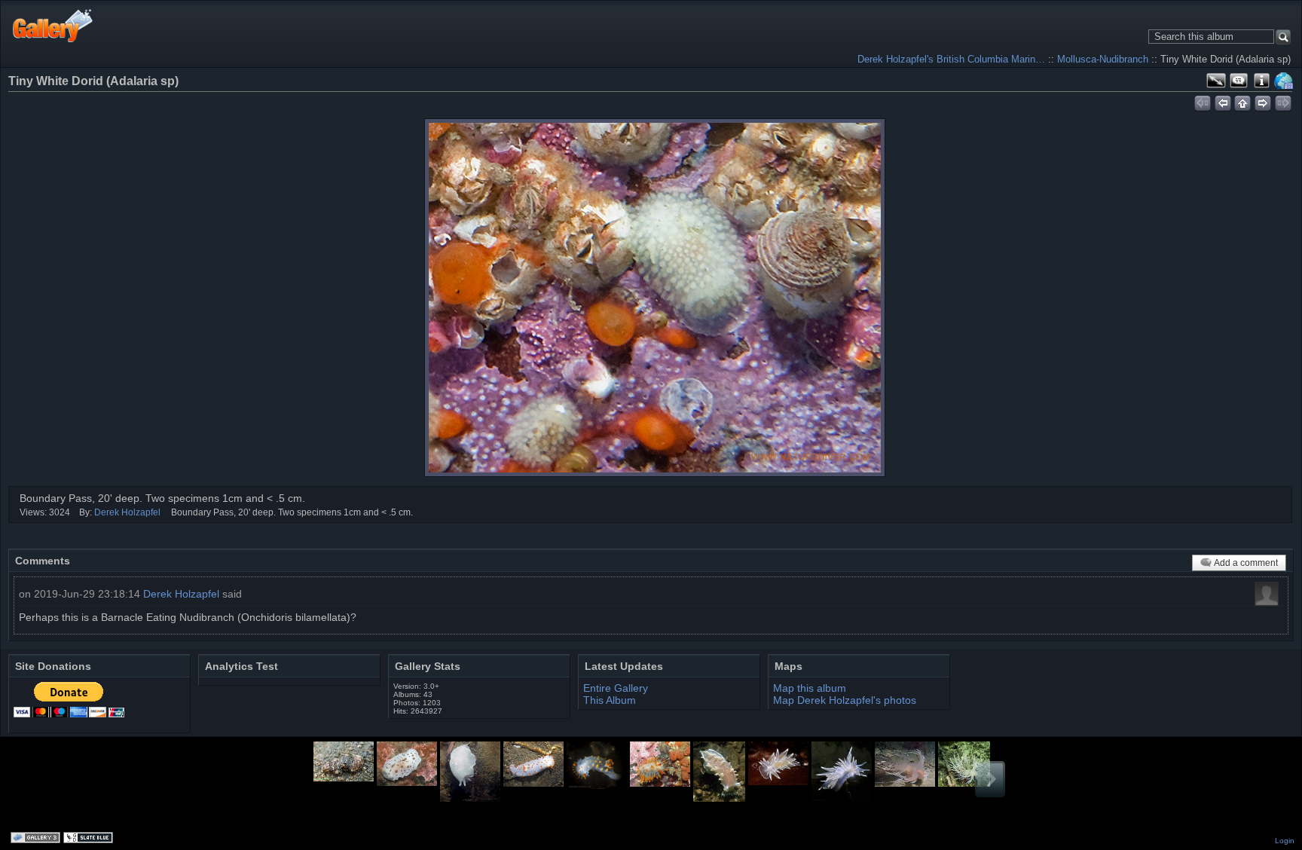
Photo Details (1261, 80)
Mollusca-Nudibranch (1102, 59)
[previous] (1222, 101)
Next (990, 779)
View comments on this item (1239, 80)
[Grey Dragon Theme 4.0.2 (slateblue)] (89, 838)
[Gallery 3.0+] (37, 838)
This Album (609, 700)
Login (1284, 840)
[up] (1243, 101)
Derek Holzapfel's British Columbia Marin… (951, 59)
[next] (1263, 101)
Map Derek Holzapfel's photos (844, 700)
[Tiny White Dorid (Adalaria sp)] (655, 297)
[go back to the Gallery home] (53, 25)
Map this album (1284, 80)
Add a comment (1246, 562)
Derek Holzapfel (127, 512)
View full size (1216, 80)
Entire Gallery (615, 688)
